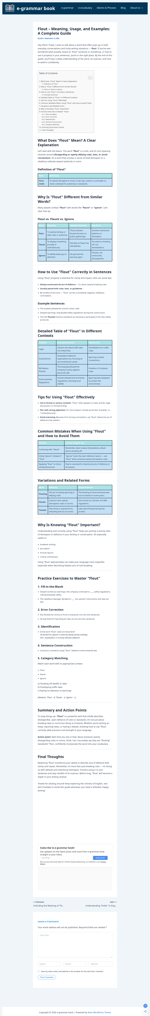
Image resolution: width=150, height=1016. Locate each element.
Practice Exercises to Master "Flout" (55, 112)
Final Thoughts (48, 130)
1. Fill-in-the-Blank (50, 114)
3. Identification (49, 119)
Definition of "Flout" (51, 84)
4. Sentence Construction (53, 122)
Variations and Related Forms (52, 106)
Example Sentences (51, 95)
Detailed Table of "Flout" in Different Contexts (59, 97)
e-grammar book (36, 8)
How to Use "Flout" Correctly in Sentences (57, 92)
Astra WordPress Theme (99, 1012)
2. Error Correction (50, 117)
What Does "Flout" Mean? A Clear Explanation (59, 81)
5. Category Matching (51, 124)
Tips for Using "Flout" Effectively (53, 100)
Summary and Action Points (53, 127)
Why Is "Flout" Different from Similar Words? (59, 87)
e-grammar (67, 7)
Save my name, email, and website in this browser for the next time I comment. (72, 971)
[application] (141, 8)
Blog (123, 7)
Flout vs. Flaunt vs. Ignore (53, 89)
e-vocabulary (85, 7)
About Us (135, 7)
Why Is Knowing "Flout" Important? (55, 109)
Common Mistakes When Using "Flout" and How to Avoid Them (66, 103)
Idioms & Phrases (106, 7)
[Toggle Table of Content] (89, 78)
